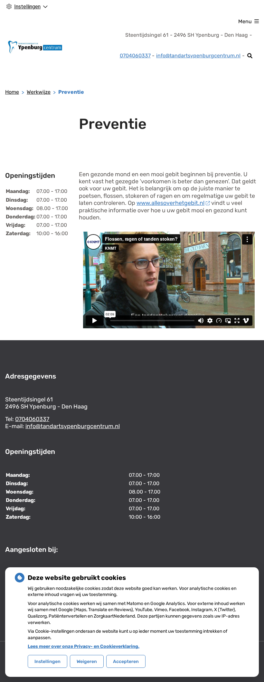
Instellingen (47, 661)
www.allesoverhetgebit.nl (170, 203)
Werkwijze (39, 92)
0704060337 (32, 419)
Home (12, 92)
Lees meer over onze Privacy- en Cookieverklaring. (83, 646)
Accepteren (126, 661)
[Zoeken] (250, 56)
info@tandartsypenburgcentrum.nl (198, 56)
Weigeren (87, 661)
